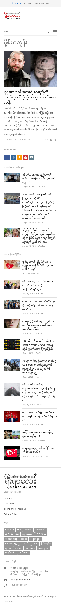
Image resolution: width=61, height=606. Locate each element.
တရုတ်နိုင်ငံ (35, 539)
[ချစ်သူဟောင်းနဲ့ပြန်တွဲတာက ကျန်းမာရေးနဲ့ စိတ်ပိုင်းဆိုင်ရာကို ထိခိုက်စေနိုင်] (12, 262)
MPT (19, 529)
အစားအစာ (30, 548)
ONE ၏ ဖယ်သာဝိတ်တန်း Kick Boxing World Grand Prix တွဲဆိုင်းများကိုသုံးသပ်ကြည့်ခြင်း (38, 345)
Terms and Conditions (15, 509)
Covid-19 (9, 529)
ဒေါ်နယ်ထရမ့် (11, 543)
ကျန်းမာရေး (27, 534)
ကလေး (28, 529)
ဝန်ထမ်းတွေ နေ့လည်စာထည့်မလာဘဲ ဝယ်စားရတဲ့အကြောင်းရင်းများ (38, 286)
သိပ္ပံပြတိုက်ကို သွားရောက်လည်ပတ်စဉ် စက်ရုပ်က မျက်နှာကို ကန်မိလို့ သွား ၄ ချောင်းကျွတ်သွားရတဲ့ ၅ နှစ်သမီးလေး (39, 236)
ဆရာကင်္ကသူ (11, 539)
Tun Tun (39, 353)
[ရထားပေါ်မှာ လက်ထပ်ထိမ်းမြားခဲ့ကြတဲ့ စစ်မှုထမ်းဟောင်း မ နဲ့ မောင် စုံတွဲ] (12, 301)
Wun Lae (26, 140)
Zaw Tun (41, 187)
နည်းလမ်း (24, 543)
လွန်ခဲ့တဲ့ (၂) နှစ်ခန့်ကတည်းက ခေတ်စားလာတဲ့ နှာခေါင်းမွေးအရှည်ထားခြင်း (38, 325)
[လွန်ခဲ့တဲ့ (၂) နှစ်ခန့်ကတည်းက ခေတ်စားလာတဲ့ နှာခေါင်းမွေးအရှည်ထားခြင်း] (12, 321)
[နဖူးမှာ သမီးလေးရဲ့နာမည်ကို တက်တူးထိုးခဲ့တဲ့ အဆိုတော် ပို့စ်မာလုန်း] (30, 53)
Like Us (17, 3)
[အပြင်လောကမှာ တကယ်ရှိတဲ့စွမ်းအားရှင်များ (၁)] (12, 432)
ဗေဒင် (35, 543)
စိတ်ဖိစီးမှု (41, 534)
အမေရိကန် (43, 548)
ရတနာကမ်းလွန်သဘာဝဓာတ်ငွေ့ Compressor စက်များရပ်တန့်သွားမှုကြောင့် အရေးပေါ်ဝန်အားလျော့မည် (39, 367)
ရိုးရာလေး (21, 597)
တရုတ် (24, 539)
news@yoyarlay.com (20, 580)
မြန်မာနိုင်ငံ (46, 543)
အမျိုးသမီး (10, 552)
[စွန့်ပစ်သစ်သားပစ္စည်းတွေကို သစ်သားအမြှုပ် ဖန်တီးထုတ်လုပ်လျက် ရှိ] (12, 175)
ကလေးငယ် (40, 529)
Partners (8, 498)
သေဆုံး (18, 548)
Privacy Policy (10, 514)
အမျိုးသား (23, 552)
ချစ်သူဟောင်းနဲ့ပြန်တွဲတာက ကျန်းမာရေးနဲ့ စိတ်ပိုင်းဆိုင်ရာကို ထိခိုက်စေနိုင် (39, 266)
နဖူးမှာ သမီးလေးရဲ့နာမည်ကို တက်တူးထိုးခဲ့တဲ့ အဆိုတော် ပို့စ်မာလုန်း (30, 97)
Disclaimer (9, 504)
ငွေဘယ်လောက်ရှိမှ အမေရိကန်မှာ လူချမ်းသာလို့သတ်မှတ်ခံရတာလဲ (39, 416)
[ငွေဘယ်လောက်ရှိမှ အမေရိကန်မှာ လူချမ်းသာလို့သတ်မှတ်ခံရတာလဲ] (12, 412)
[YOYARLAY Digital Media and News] (30, 15)
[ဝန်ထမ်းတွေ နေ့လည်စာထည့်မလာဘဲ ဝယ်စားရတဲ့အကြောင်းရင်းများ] (12, 282)
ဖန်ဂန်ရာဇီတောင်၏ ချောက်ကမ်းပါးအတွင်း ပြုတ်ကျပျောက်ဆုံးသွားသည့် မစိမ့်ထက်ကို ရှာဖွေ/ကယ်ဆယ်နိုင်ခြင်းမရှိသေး (38, 393)
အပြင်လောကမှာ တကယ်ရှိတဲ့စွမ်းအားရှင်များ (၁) (37, 434)
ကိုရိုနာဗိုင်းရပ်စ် (12, 534)
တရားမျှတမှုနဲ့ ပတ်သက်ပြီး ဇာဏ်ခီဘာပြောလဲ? (38, 450)
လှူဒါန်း (8, 548)
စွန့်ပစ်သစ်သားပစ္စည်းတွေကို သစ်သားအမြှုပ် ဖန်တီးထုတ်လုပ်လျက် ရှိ (38, 179)
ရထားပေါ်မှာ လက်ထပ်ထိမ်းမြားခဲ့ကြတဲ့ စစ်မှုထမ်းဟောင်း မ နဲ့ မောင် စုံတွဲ (39, 305)
